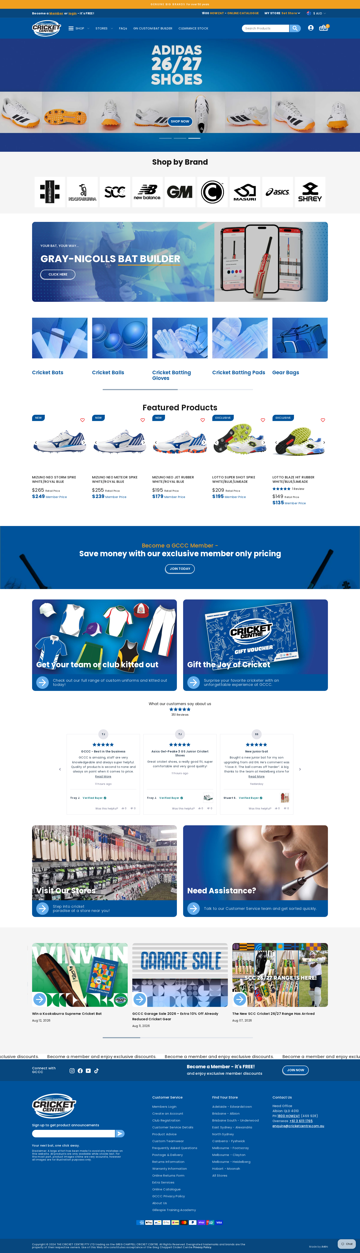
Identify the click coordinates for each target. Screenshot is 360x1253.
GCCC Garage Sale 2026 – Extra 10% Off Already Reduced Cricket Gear (175, 1016)
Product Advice (164, 1134)
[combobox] (265, 28)
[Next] (83, 442)
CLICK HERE (58, 274)
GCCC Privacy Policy (168, 1196)
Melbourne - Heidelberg (231, 1161)
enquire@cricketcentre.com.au (298, 1126)
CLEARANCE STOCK (193, 28)
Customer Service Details (172, 1127)
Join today (180, 568)
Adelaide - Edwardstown (232, 1106)
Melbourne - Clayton (229, 1155)
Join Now (295, 1070)
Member (56, 13)
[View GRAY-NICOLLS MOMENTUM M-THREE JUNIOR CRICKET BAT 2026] (285, 798)
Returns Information (168, 1161)
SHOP (80, 28)
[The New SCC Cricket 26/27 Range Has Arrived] (280, 975)
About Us (159, 1203)
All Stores (220, 1175)
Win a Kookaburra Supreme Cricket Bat (67, 1013)
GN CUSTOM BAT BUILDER (152, 28)
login (73, 13)
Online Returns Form (168, 1175)
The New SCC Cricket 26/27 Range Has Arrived (273, 1013)
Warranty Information (169, 1168)
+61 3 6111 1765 (301, 1121)
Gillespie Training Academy (174, 1210)
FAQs (123, 28)
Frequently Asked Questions (174, 1148)
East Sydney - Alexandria (232, 1127)
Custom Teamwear (168, 1141)
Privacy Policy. (202, 1247)
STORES (102, 28)
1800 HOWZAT (289, 1116)
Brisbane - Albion (226, 1113)
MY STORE (281, 13)
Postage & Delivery (167, 1155)
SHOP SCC (179, 95)
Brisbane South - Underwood (235, 1120)
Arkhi (324, 1246)
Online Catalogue (166, 1189)
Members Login (164, 1106)
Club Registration (166, 1120)
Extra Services (163, 1182)
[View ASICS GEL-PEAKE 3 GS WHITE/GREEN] (208, 798)
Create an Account (168, 1113)
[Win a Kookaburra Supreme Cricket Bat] (80, 975)
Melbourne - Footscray (230, 1148)
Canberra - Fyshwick (228, 1141)
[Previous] (36, 442)
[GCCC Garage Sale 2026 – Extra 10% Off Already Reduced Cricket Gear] (180, 975)
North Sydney (223, 1134)
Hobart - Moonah (226, 1168)
